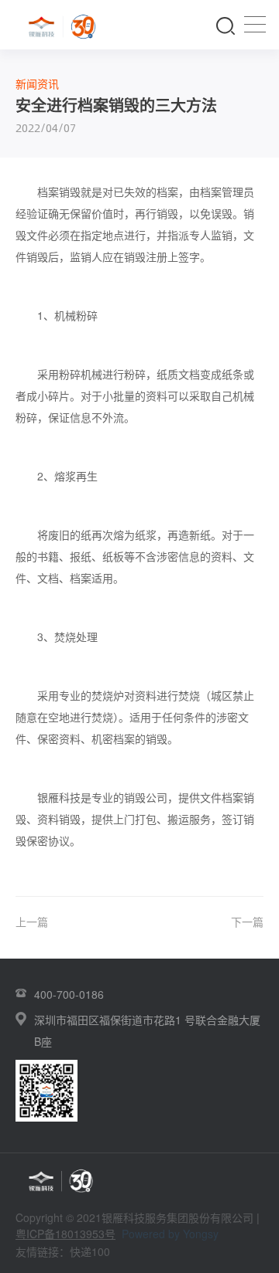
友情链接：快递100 (63, 1251)
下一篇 (247, 921)
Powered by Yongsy (170, 1233)
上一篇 (32, 921)
